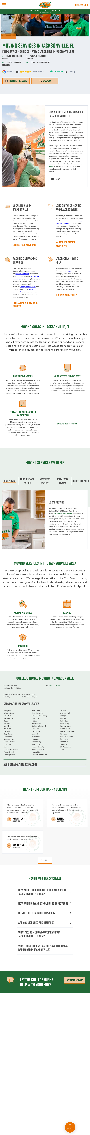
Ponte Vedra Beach (67, 731)
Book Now (58, 11)
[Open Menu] (4, 5)
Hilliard (34, 721)
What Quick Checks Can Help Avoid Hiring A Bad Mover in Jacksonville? (43, 947)
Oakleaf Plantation (39, 754)
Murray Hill (36, 744)
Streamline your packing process (25, 304)
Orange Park (65, 713)
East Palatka (8, 744)
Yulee (62, 749)
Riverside (63, 734)
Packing (67, 613)
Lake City (35, 729)
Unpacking (23, 646)
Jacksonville (36, 723)
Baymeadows (9, 718)
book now (55, 179)
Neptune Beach (38, 749)
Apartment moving (45, 481)
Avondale (7, 716)
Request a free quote (18, 80)
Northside (36, 752)
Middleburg (36, 742)
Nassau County (38, 747)
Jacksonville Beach (39, 726)
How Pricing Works (23, 376)
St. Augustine (65, 747)
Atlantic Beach (9, 713)
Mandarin (35, 739)
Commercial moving (63, 481)
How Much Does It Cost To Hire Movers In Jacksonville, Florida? (42, 892)
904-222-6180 (81, 4)
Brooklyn (7, 726)
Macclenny (36, 736)
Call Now (47, 80)
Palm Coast (64, 721)
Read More (45, 860)
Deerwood (8, 736)
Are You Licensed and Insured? (36, 922)
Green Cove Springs (39, 716)
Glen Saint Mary (38, 713)
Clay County (8, 734)
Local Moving (9, 481)
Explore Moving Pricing (67, 423)
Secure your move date (24, 244)
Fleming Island (9, 754)
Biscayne (7, 721)
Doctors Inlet (9, 739)
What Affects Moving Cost (67, 376)
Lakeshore (36, 731)
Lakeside (35, 734)
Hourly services (80, 481)
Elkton (6, 747)
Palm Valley (64, 723)
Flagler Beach (9, 752)
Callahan (7, 731)
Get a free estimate (75, 980)
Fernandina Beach (11, 749)
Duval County (9, 742)
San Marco (64, 739)
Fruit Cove (36, 710)
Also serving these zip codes (20, 765)
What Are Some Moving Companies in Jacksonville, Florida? (39, 934)
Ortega (63, 716)
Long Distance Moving (27, 481)
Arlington (7, 710)
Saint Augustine (66, 736)
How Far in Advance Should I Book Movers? (43, 903)
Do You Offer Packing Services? (36, 913)
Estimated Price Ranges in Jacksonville (23, 413)
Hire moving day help (66, 295)
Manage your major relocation (65, 244)
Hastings (35, 718)
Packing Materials (23, 613)
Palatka (63, 718)
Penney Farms (65, 726)
